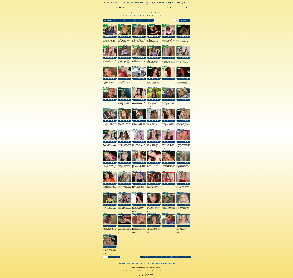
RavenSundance (151, 213)
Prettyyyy (134, 108)
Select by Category (184, 20)
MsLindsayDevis (136, 171)
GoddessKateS (180, 129)
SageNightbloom (180, 24)
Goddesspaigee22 (137, 192)
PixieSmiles (106, 66)
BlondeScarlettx (122, 171)
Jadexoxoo (121, 87)
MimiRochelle (165, 24)
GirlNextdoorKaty (151, 129)
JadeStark (120, 150)
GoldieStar (120, 213)
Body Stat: (109, 36)
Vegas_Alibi (135, 129)
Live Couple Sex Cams (157, 15)
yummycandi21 (166, 213)
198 (149, 20)
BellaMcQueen (151, 24)
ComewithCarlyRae (123, 45)
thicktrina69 (106, 150)
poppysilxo (121, 66)
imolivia (178, 213)
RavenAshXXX (136, 66)
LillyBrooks (165, 171)
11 (143, 20)
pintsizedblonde (180, 108)
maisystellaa (106, 87)
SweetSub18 (106, 45)
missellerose (106, 108)
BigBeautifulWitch (107, 24)
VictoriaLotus (180, 150)
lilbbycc (149, 66)
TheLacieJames (166, 150)
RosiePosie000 (121, 108)
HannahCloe (121, 129)
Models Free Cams (168, 15)
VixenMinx (150, 108)
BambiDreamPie (122, 192)
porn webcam (170, 263)
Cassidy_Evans (136, 150)
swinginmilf (106, 192)
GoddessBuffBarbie (181, 192)
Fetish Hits (152, 275)
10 (139, 20)
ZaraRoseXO (179, 66)
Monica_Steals (107, 234)
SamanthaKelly (151, 171)
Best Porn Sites (141, 15)
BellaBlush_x (165, 66)
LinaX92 (105, 213)
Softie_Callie (135, 45)
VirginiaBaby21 (180, 45)
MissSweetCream (107, 171)
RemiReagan (179, 171)
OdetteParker (165, 108)
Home (176, 20)
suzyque (149, 192)
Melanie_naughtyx (137, 213)
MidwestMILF (121, 24)
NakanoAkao (165, 192)
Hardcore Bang (133, 15)
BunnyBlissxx (106, 129)
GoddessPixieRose (152, 87)
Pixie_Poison (135, 87)
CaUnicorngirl (150, 45)
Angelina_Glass (166, 129)
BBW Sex (148, 15)
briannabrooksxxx (181, 87)
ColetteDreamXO (151, 150)
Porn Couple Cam (124, 15)
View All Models (108, 20)
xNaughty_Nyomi (136, 24)
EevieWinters (165, 87)
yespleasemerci (166, 45)
